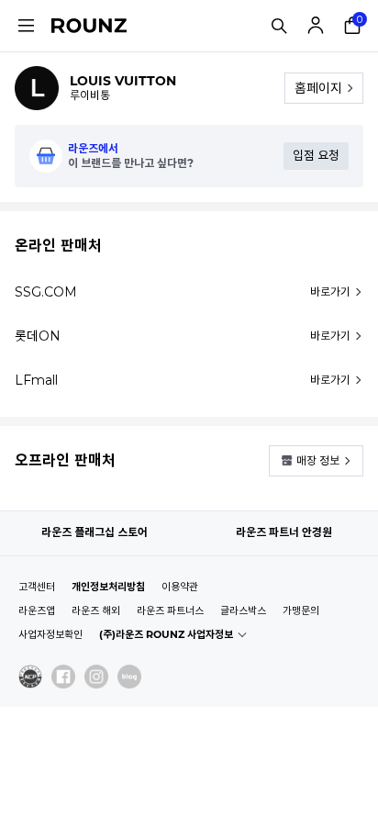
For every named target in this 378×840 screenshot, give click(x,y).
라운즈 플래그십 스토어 (94, 532)
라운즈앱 (36, 610)
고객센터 (36, 586)
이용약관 (179, 586)
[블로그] (129, 677)
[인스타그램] (96, 677)
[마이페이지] (316, 26)
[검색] (279, 26)
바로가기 (330, 291)
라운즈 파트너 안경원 (284, 532)
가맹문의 (301, 610)
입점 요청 (316, 155)
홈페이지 (318, 88)
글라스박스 (243, 610)
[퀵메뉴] (26, 26)
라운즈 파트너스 (170, 610)
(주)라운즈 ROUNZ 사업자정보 (166, 634)
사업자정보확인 (50, 634)
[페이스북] (63, 677)
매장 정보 (317, 460)
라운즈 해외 (96, 610)
